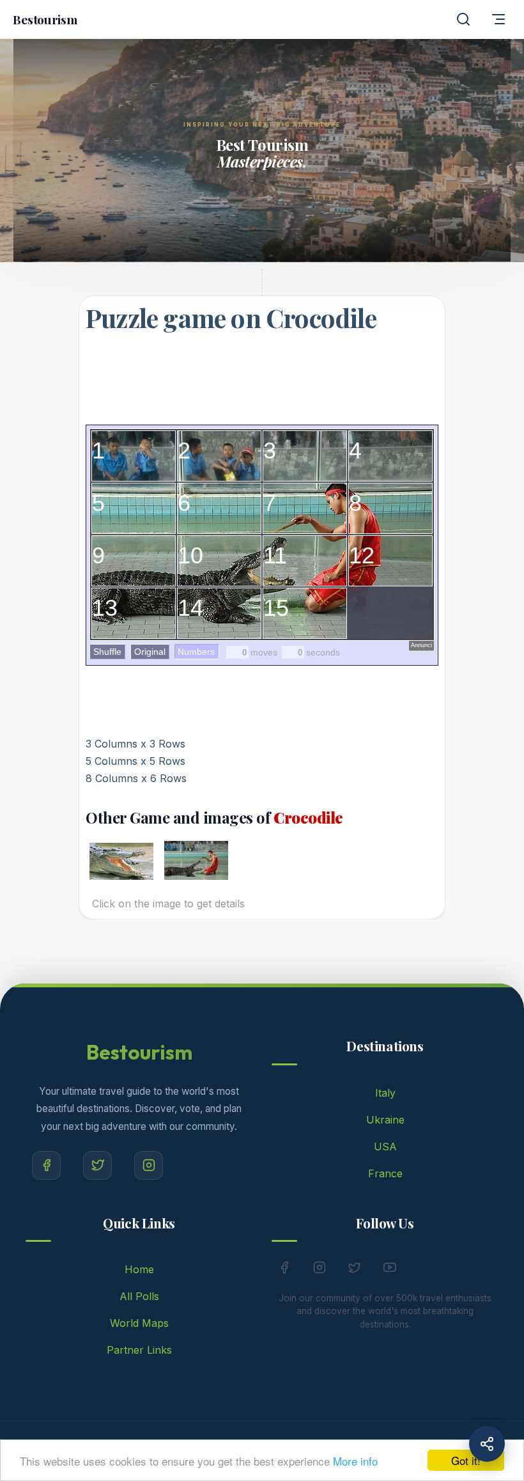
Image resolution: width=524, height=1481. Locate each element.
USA (385, 1146)
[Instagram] (148, 1165)
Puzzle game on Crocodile (231, 317)
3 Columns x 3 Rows (135, 743)
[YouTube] (389, 1270)
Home (139, 1269)
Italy (385, 1092)
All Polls (139, 1296)
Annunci (421, 645)
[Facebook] (46, 1165)
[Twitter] (97, 1165)
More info (355, 1461)
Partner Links (139, 1350)
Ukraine (385, 1119)
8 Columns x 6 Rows (136, 778)
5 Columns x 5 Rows (135, 761)
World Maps (139, 1323)
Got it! (466, 1460)
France (385, 1173)
